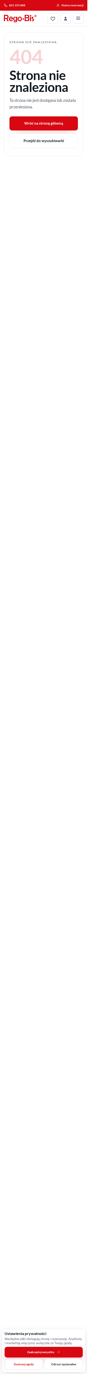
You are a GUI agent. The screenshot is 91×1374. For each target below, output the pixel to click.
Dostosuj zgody (24, 1364)
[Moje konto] (65, 18)
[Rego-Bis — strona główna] (20, 18)
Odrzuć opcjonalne (63, 1364)
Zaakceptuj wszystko (40, 1352)
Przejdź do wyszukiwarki (44, 140)
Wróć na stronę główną (43, 123)
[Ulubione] (53, 18)
